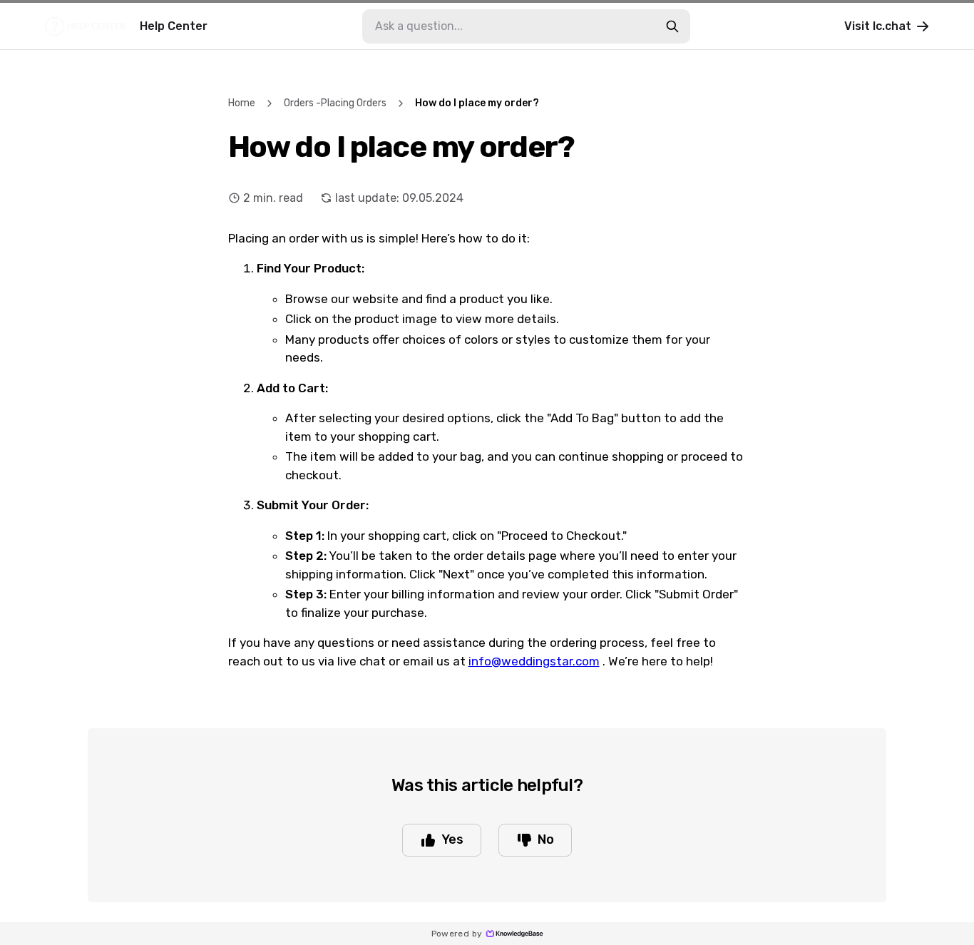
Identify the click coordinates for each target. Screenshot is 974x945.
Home (241, 103)
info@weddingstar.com (534, 661)
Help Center (173, 26)
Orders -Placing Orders (335, 103)
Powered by (457, 934)
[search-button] (672, 26)
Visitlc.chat (877, 26)
